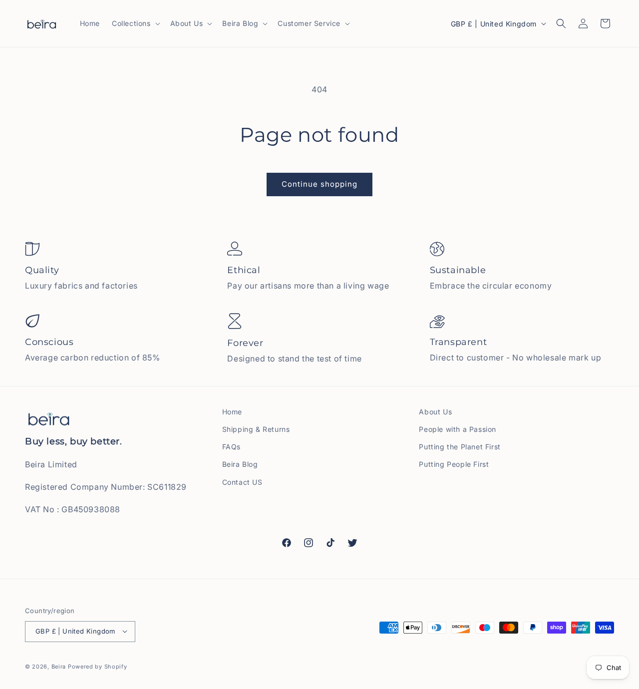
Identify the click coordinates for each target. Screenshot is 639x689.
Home (232, 411)
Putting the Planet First (459, 446)
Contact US (242, 482)
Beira (58, 666)
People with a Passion (457, 429)
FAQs (231, 446)
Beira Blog (240, 464)
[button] (135, 23)
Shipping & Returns (256, 429)
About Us (435, 411)
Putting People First (454, 464)
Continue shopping (319, 184)
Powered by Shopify (97, 666)
